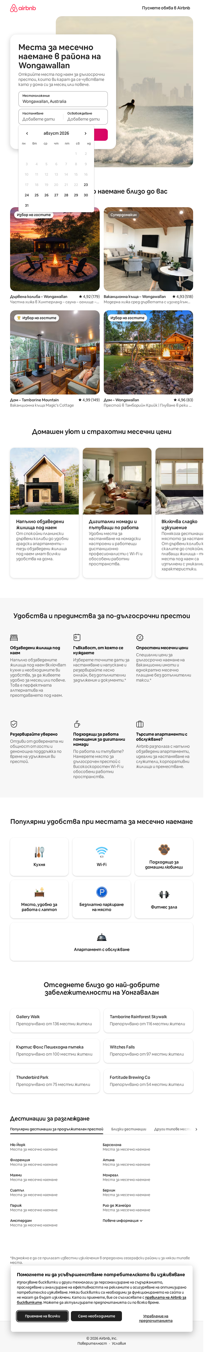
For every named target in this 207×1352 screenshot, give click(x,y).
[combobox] (63, 101)
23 (86, 184)
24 (27, 195)
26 (46, 195)
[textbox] (40, 119)
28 (66, 195)
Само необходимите (96, 1316)
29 (76, 195)
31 (27, 205)
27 (56, 195)
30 (86, 195)
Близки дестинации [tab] (128, 1129)
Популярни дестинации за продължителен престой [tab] (56, 1129)
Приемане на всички (42, 1316)
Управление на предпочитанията (155, 1318)
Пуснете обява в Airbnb (166, 8)
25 (37, 195)
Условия (119, 1343)
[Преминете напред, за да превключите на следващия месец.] (85, 133)
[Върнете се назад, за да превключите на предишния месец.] (27, 133)
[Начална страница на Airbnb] (23, 8)
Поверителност (92, 1343)
